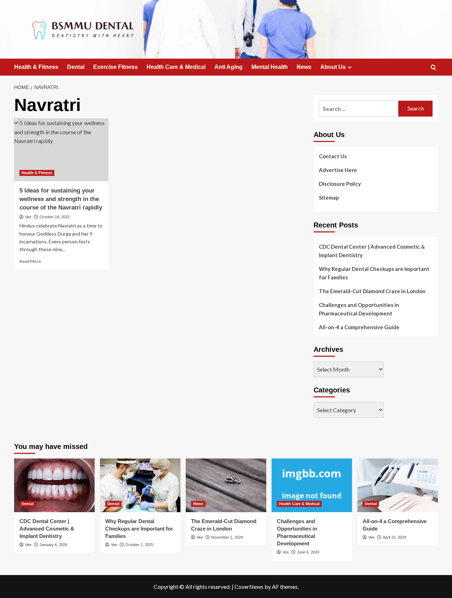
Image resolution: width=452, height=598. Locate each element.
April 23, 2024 (394, 537)
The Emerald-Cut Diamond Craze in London (372, 291)
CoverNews (248, 586)
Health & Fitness (36, 67)
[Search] (433, 67)
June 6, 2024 (308, 552)
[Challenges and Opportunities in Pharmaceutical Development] (312, 485)
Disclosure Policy (340, 183)
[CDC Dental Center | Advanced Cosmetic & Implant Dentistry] (54, 485)
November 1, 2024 (227, 537)
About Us (333, 67)
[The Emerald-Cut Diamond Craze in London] (226, 485)
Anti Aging (228, 67)
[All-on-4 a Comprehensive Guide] (397, 485)
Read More (30, 261)
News (304, 67)
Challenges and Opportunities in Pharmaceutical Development (359, 309)
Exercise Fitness (115, 67)
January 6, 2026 (53, 545)
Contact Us (333, 156)
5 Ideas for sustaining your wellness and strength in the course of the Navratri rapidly (60, 199)
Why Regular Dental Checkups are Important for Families (374, 273)
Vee (28, 217)
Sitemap (329, 197)
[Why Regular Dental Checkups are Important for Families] (140, 485)
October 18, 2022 (55, 217)
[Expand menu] (350, 67)
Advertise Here (338, 170)
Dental (75, 67)
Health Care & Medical (176, 67)
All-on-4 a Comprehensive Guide (359, 327)
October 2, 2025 (139, 545)
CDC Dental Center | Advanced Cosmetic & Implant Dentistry (372, 250)
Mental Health (269, 67)
